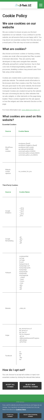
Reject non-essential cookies (30, 386)
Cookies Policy (21, 409)
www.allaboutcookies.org (31, 110)
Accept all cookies (10, 386)
